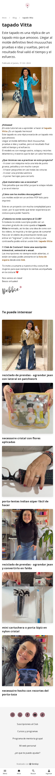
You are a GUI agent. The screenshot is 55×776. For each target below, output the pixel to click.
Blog (15, 17)
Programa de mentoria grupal (28, 738)
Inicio (4, 17)
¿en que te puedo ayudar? (27, 752)
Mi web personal (27, 745)
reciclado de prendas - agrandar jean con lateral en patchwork (27, 377)
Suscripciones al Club (27, 724)
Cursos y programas (27, 731)
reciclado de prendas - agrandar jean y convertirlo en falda (27, 566)
